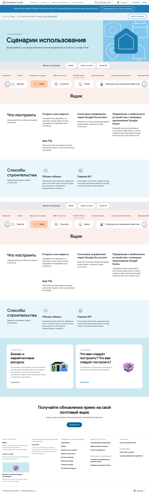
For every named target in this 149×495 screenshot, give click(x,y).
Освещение (65, 443)
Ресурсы (44, 2)
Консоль (136, 2)
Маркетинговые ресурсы (99, 446)
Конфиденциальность (28, 491)
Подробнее (15, 382)
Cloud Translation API (50, 16)
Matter (4, 443)
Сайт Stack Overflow (127, 452)
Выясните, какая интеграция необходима (12, 475)
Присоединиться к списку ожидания (117, 9)
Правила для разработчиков (100, 465)
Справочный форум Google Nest (131, 456)
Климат (63, 446)
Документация (77, 2)
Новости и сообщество (60, 2)
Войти (144, 2)
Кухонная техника (67, 461)
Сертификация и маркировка (100, 443)
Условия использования (10, 491)
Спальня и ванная (67, 464)
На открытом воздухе (68, 468)
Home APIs (35, 445)
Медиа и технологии (68, 454)
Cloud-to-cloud (7, 454)
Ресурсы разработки (97, 450)
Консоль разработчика (128, 443)
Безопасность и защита (69, 450)
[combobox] (104, 2)
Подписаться (74, 425)
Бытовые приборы (67, 457)
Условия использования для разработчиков (100, 460)
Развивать (33, 2)
